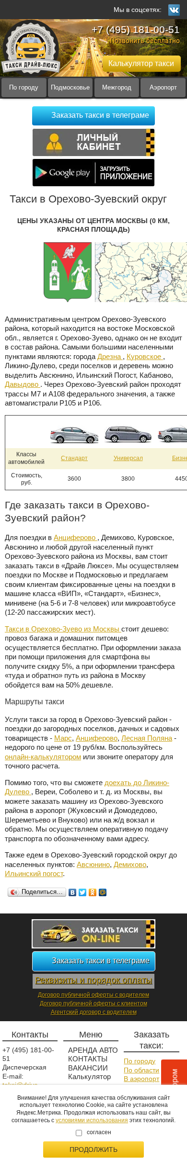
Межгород (116, 87)
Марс (63, 738)
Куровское (145, 356)
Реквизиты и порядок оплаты (93, 980)
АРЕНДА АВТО (93, 1050)
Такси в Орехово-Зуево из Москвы (63, 629)
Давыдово (22, 384)
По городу (23, 87)
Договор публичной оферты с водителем (93, 995)
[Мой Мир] (103, 892)
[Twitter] (83, 892)
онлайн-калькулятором (43, 757)
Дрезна (110, 356)
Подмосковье (70, 87)
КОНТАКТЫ (87, 1059)
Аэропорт (163, 87)
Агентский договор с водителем (94, 1012)
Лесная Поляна (146, 738)
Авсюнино (93, 864)
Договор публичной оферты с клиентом (93, 1003)
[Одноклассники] (93, 892)
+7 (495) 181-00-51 (136, 29)
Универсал (128, 458)
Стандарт (74, 458)
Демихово (130, 864)
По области (141, 1070)
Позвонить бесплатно (145, 40)
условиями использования (92, 1120)
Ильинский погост (34, 873)
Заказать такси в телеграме (100, 115)
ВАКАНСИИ (88, 1068)
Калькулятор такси (89, 1081)
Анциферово (75, 537)
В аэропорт (141, 1078)
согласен (99, 1132)
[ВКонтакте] (73, 892)
